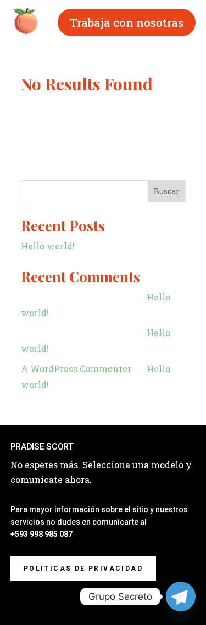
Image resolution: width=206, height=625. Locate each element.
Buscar (167, 191)
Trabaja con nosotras (126, 22)
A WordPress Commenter (76, 368)
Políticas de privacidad (83, 568)
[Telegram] (181, 596)
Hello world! (48, 246)
